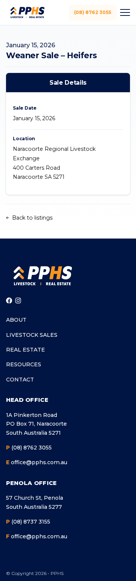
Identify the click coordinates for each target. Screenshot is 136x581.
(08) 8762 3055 (92, 12)
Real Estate (25, 349)
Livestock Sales (31, 335)
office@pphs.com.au (36, 462)
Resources (23, 364)
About (16, 319)
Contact (20, 379)
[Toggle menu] (124, 12)
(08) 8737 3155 (28, 521)
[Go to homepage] (42, 275)
